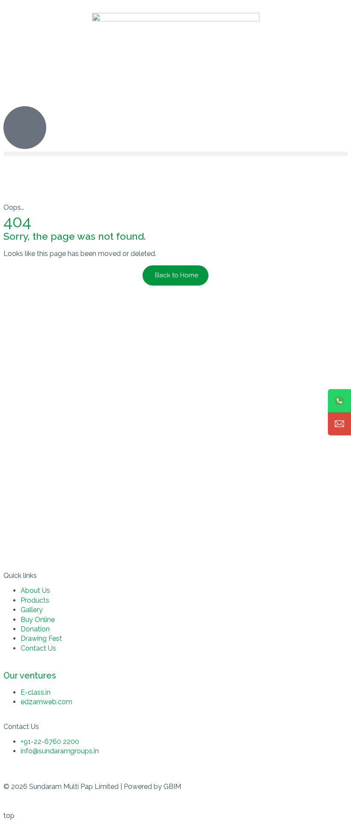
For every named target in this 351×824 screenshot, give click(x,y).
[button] (175, 154)
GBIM (172, 786)
